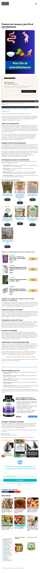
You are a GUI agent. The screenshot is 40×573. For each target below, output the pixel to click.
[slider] (36, 101)
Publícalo (12, 491)
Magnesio (15, 435)
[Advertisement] (20, 13)
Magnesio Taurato (6, 433)
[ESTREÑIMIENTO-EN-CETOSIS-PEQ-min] (20, 448)
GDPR (20, 484)
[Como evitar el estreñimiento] (32, 448)
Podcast (16, 552)
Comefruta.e (5, 306)
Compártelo (5, 491)
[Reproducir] (2, 101)
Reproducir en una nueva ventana (12, 103)
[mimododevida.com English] (31, 546)
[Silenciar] (34, 101)
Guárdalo (18, 491)
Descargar (21, 103)
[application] (20, 101)
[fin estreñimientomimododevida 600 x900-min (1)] (20, 51)
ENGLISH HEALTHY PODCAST (32, 537)
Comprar (7, 199)
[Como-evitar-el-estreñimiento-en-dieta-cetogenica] (8, 448)
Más (9, 111)
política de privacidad (20, 483)
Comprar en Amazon (33, 259)
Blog (2, 22)
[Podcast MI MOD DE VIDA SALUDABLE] (19, 548)
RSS (7, 104)
